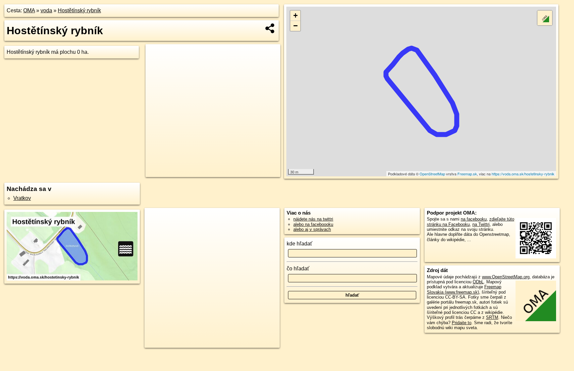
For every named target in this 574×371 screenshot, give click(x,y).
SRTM (492, 317)
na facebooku (474, 219)
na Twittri (481, 224)
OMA (29, 10)
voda (46, 10)
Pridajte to (461, 322)
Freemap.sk (467, 173)
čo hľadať (298, 268)
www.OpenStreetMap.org (505, 276)
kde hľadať (299, 243)
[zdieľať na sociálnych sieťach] (270, 28)
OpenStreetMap (432, 173)
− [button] (295, 26)
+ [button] (295, 15)
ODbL (478, 281)
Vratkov (22, 198)
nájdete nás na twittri (313, 219)
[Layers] (544, 18)
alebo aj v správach (312, 229)
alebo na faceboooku (313, 224)
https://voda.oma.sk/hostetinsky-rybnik (523, 173)
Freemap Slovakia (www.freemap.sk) (464, 289)
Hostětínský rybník (79, 10)
